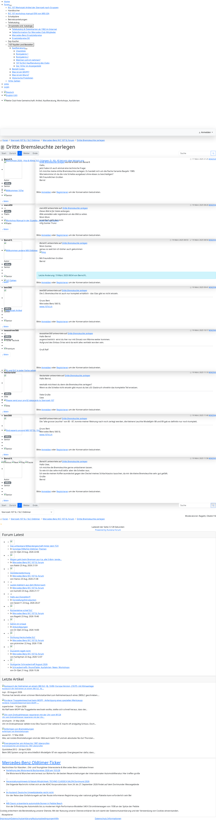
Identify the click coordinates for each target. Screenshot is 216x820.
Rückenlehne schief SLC (21, 610)
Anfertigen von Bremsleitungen (15, 731)
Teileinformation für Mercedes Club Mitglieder (34, 32)
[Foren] (11, 5)
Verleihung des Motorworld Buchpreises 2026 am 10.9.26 (33, 770)
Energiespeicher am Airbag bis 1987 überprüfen (22, 746)
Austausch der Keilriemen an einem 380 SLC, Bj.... (23, 688)
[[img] (43, 252)
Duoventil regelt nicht (20, 650)
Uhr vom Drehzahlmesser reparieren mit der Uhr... (23, 717)
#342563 (212, 372)
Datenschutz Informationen (108, 818)
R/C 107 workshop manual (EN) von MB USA (28, 13)
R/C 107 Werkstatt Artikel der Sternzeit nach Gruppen (33, 7)
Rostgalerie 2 (22, 57)
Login (6, 87)
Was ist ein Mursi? (20, 75)
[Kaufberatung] (26, 48)
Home (7, 1)
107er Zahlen (14, 81)
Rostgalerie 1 (22, 54)
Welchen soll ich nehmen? (28, 60)
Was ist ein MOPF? (20, 72)
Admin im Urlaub (18, 623)
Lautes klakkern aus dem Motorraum (27, 585)
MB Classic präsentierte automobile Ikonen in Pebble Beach (34, 803)
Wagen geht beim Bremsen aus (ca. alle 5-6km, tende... (36, 559)
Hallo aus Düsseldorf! (20, 597)
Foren (7, 4)
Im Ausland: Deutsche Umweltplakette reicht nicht (30, 792)
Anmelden (46, 192)
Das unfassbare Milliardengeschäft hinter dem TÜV (34, 546)
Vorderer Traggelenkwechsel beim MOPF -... (20, 703)
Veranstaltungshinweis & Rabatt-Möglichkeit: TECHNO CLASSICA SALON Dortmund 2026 (47, 781)
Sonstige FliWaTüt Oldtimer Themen (29, 549)
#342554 (212, 205)
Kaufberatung (18, 48)
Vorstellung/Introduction (24, 600)
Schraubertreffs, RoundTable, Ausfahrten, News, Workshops (41, 667)
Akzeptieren (7, 814)
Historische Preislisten (22, 78)
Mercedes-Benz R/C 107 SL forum (28, 562)
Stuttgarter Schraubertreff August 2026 (29, 664)
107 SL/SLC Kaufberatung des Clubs (33, 63)
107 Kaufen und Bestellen (21, 44)
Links (6, 84)
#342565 (212, 458)
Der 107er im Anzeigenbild (28, 66)
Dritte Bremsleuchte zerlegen (52, 162)
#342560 (212, 330)
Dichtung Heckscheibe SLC (22, 637)
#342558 (212, 287)
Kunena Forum (114, 530)
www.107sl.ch (46, 306)
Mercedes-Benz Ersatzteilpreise (27, 35)
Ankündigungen (20, 626)
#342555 (212, 240)
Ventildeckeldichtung (20, 573)
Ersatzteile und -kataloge (20, 25)
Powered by (100, 530)
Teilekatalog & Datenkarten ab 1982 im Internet (34, 29)
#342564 (212, 415)
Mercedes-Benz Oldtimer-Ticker (31, 762)
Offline (7, 183)
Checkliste (21, 51)
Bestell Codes (18, 69)
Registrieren (62, 192)
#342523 (212, 159)
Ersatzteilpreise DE (21, 38)
